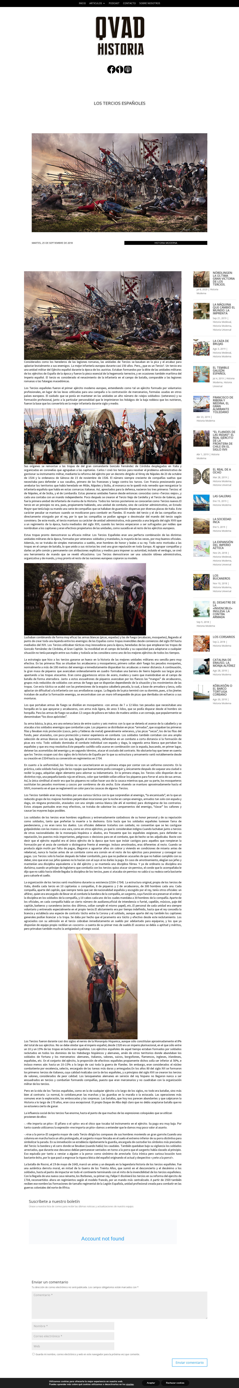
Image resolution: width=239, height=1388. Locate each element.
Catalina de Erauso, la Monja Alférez (224, 663)
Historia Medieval (222, 321)
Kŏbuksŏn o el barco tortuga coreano (222, 690)
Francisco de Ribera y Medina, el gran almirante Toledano (223, 404)
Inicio (82, 3)
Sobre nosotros (149, 3)
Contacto (129, 3)
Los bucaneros (221, 577)
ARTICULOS (95, 3)
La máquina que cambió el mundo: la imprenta (224, 308)
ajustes (130, 1384)
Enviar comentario (190, 1362)
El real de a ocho (222, 470)
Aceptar (151, 1382)
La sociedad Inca (222, 520)
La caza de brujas (221, 342)
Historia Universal (222, 329)
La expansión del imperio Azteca (223, 545)
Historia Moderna (165, 242)
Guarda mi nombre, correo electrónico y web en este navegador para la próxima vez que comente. (88, 1354)
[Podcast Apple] (128, 72)
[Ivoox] (120, 72)
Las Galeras (222, 496)
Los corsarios (224, 637)
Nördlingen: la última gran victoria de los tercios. (224, 278)
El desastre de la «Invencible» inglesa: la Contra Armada (224, 609)
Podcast (114, 3)
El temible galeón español (221, 370)
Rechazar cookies (175, 1382)
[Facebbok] (111, 72)
